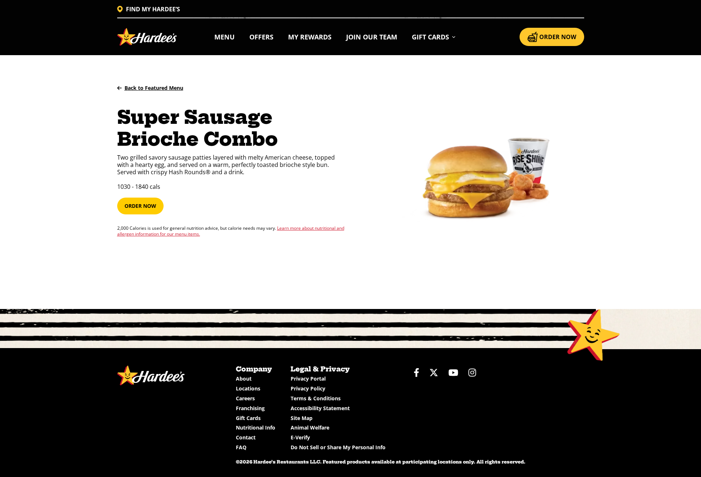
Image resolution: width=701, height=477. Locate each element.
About (244, 378)
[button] (434, 37)
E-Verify (300, 437)
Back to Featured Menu (154, 87)
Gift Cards (248, 418)
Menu (224, 37)
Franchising (250, 408)
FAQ (241, 447)
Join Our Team (371, 37)
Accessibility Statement (320, 408)
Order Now (140, 205)
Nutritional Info (255, 427)
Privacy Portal (308, 378)
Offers (261, 37)
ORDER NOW (557, 37)
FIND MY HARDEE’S (153, 9)
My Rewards (310, 37)
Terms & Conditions (316, 398)
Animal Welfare (310, 427)
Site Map (302, 418)
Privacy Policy (308, 388)
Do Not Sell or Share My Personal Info (338, 447)
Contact (246, 437)
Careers (245, 398)
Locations (248, 388)
